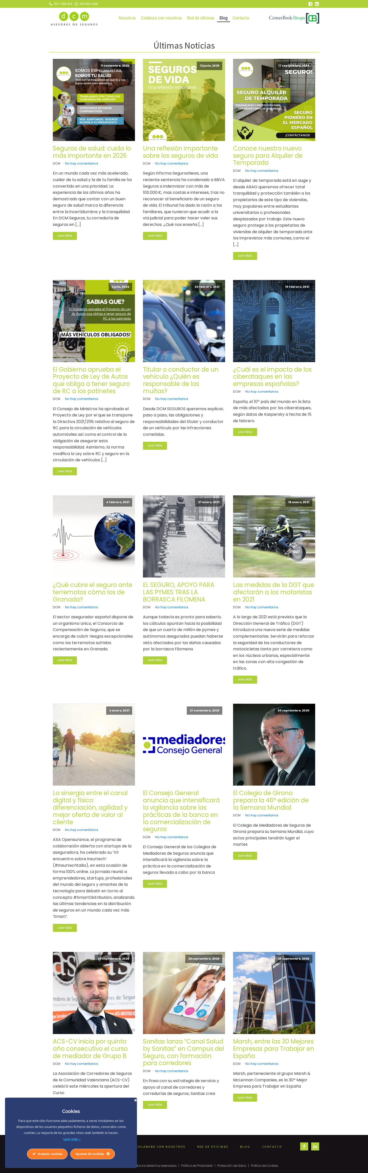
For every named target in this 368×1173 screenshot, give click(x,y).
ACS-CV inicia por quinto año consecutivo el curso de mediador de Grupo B (90, 1049)
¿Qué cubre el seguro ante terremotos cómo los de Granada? (92, 592)
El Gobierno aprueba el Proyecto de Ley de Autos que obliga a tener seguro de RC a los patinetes (91, 380)
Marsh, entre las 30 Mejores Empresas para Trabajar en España (273, 1049)
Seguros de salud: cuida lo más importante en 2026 (92, 152)
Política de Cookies (264, 1165)
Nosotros (127, 18)
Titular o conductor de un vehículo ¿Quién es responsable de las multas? (181, 380)
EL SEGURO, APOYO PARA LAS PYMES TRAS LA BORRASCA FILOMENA (178, 592)
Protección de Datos (231, 1165)
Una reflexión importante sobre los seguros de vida (180, 152)
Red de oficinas (201, 18)
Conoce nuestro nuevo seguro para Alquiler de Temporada (268, 156)
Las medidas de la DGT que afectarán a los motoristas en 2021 (273, 592)
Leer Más (65, 235)
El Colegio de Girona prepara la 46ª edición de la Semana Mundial (271, 800)
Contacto (241, 18)
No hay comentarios (81, 163)
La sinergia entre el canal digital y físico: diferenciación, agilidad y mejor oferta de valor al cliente (90, 808)
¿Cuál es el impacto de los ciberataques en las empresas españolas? (272, 377)
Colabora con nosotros (161, 18)
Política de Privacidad (197, 1165)
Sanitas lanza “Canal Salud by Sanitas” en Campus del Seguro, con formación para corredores (183, 1052)
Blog (224, 18)
